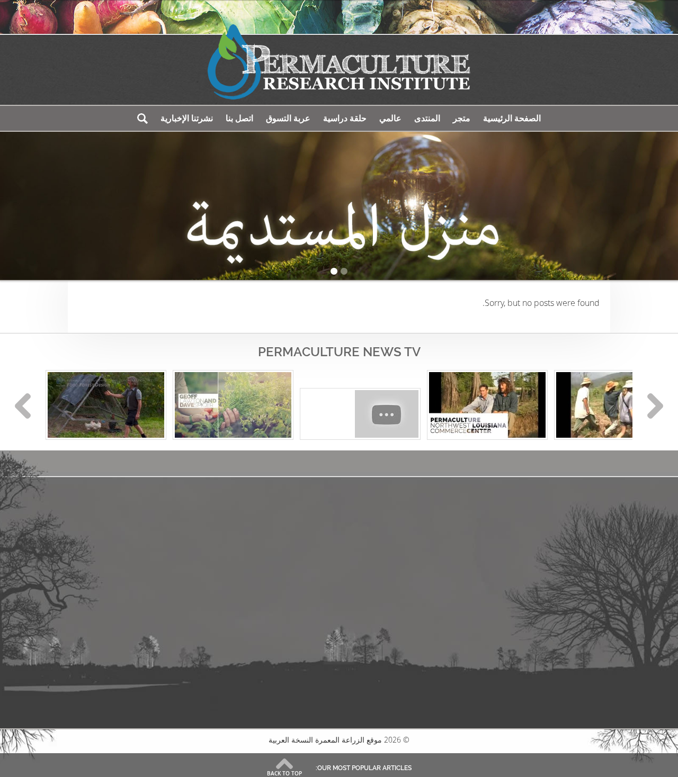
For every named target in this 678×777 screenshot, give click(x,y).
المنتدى (427, 118)
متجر (461, 118)
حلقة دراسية (345, 118)
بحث (142, 118)
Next (655, 406)
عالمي (390, 118)
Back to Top (284, 773)
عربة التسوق (288, 118)
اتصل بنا (239, 118)
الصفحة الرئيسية (512, 118)
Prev (23, 406)
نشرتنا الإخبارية (186, 118)
